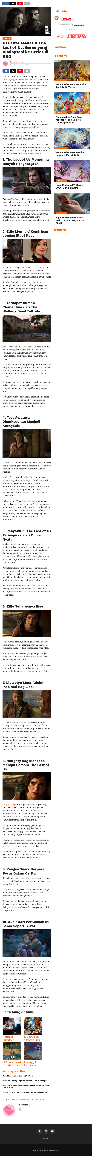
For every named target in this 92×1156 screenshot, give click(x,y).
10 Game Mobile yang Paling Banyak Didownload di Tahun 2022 (26, 1086)
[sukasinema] (72, 41)
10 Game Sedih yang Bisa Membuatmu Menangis (25, 1081)
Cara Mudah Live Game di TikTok (18, 1076)
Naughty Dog (9, 804)
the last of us (37, 1099)
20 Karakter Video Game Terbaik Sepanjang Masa (25, 1092)
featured (21, 1099)
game (28, 1099)
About (46, 1138)
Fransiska (16, 62)
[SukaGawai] (78, 25)
